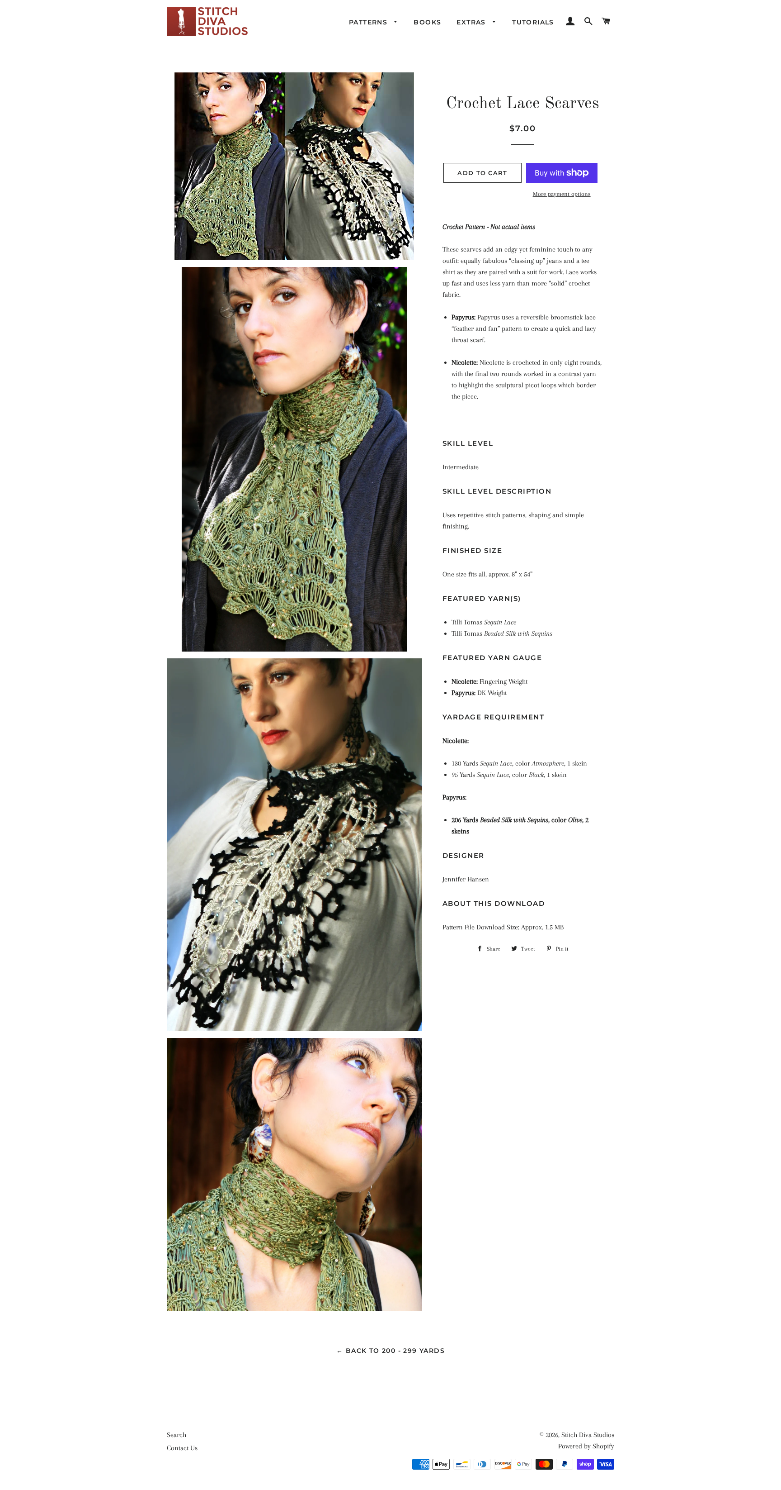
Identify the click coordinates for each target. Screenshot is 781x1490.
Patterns (369, 22)
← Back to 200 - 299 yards (390, 1351)
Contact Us (182, 1448)
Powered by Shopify (586, 1446)
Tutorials (533, 22)
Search (176, 1435)
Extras (472, 22)
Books (427, 22)
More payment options (562, 193)
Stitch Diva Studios (587, 1435)
